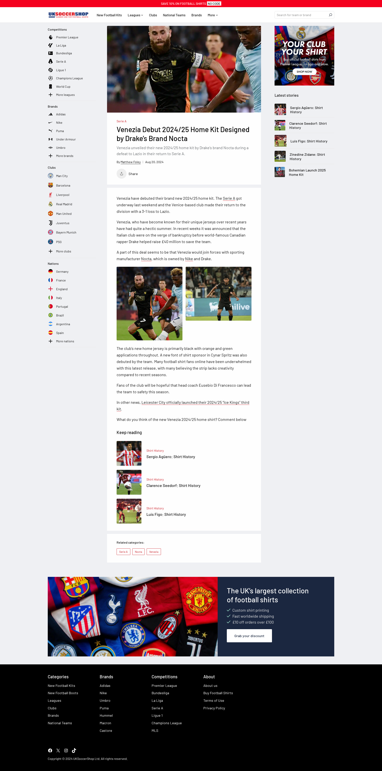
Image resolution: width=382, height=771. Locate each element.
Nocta (146, 258)
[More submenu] (217, 15)
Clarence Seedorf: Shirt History (308, 126)
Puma (104, 708)
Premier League (164, 685)
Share (133, 173)
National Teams (60, 723)
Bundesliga (160, 693)
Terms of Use (213, 700)
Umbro (105, 700)
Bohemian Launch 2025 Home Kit (307, 172)
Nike (189, 258)
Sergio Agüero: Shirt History (306, 110)
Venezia (153, 551)
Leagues (54, 700)
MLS (155, 730)
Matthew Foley (131, 162)
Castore (106, 730)
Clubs (52, 708)
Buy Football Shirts (218, 693)
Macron (105, 723)
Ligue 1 (157, 715)
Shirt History (155, 450)
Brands (53, 715)
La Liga (157, 700)
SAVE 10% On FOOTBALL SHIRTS (190, 3)
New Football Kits (61, 685)
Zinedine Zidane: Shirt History (307, 157)
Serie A (122, 121)
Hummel (106, 715)
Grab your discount (249, 636)
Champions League (167, 723)
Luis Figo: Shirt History (308, 141)
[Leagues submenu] (142, 15)
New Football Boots (63, 693)
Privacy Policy (214, 708)
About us (210, 685)
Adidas (105, 685)
